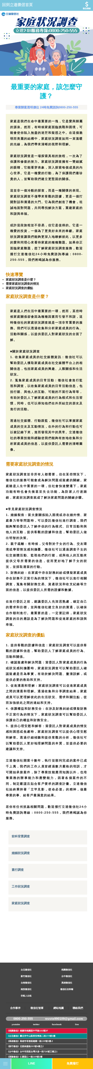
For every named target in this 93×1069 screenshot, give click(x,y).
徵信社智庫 (36, 1008)
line (77, 1024)
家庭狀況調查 (21, 903)
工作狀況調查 (21, 886)
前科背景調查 (21, 836)
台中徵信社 (66, 976)
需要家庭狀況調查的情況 (22, 283)
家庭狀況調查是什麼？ (21, 279)
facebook (57, 1024)
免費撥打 (73, 1063)
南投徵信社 (26, 989)
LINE (31, 1063)
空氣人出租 (26, 996)
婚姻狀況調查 (21, 853)
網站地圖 (58, 1008)
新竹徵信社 (26, 976)
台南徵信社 (26, 982)
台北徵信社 (26, 969)
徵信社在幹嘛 (66, 989)
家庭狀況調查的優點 (19, 288)
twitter (36, 1024)
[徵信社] (46, 5)
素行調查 (18, 869)
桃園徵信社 (66, 969)
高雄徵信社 (66, 982)
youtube (16, 1024)
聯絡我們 (78, 1008)
